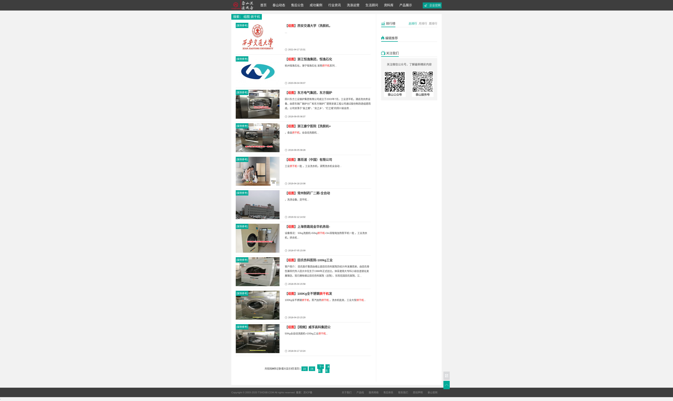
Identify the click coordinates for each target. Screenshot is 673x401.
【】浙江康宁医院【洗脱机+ (308, 126)
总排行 (413, 23)
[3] (312, 368)
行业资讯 (334, 5)
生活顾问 (371, 5)
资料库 (387, 5)
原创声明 (418, 392)
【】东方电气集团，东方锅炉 (308, 93)
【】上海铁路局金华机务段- (307, 226)
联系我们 (403, 392)
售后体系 (388, 392)
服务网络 (374, 392)
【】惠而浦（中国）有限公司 (308, 159)
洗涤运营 (352, 5)
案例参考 (242, 25)
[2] (304, 368)
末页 (327, 368)
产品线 (360, 392)
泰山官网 (432, 392)
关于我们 (347, 392)
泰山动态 (278, 5)
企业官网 (435, 5)
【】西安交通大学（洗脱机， (308, 26)
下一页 (321, 368)
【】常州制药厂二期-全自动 (307, 193)
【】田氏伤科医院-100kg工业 (309, 260)
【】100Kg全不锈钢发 (308, 293)
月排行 (423, 23)
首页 (263, 5)
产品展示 (405, 5)
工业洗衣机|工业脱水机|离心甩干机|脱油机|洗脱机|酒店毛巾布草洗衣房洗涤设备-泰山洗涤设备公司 (243, 5)
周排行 (433, 23)
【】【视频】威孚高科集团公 (308, 327)
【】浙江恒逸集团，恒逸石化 (308, 59)
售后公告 (296, 5)
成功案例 (315, 5)
